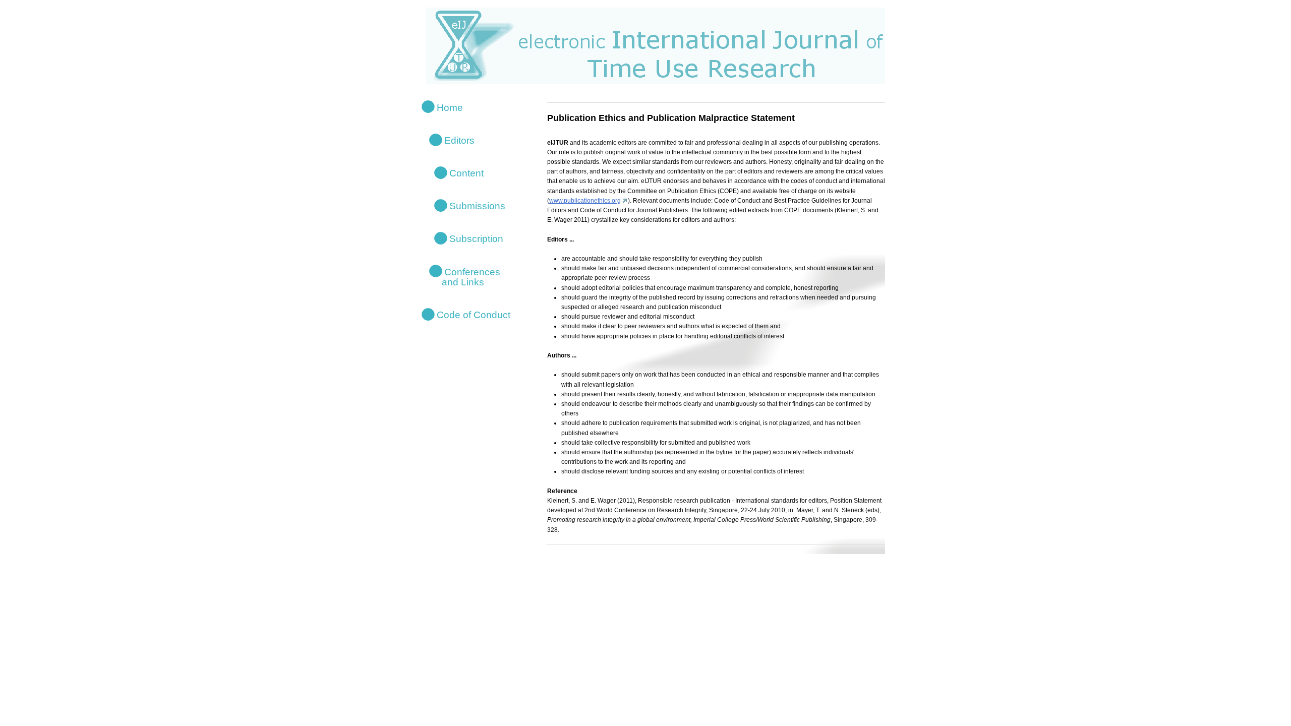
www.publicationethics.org (585, 200)
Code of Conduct (473, 315)
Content (466, 173)
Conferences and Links (464, 276)
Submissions (477, 206)
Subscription (476, 238)
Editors (459, 140)
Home (450, 107)
